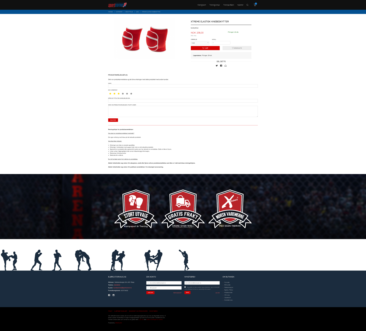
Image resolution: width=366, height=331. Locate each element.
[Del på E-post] (225, 66)
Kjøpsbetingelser (120, 311)
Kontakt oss (228, 300)
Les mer (218, 292)
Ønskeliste (238, 48)
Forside (227, 282)
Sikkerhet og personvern (138, 311)
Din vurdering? (112, 90)
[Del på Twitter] (216, 66)
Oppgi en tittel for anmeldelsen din (119, 98)
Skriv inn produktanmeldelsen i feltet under (122, 105)
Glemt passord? (177, 292)
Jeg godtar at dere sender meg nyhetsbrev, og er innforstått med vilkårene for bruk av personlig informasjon (202, 288)
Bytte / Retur (228, 290)
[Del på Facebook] (221, 66)
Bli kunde (227, 285)
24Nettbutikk (118, 323)
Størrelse (194, 39)
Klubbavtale (228, 292)
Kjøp (206, 48)
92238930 (117, 285)
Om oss (227, 295)
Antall (214, 39)
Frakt (110, 311)
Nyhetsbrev (153, 311)
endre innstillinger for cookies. (155, 319)
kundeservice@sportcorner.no (123, 288)
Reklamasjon (228, 287)
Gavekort (227, 297)
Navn (109, 83)
